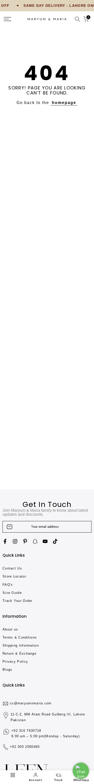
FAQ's (8, 585)
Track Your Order (18, 601)
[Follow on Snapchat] (35, 541)
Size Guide (12, 593)
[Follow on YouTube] (45, 541)
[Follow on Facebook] (5, 541)
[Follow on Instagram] (15, 541)
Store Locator (14, 576)
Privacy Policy (15, 661)
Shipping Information (21, 645)
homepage (64, 102)
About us (10, 629)
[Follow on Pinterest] (25, 541)
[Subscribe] (82, 527)
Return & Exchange (19, 653)
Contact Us (12, 568)
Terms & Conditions (20, 637)
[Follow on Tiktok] (55, 541)
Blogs (8, 669)
